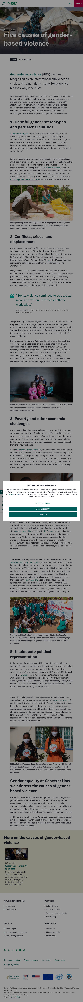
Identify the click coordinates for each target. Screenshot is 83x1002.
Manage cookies (43, 503)
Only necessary (43, 509)
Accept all (42, 514)
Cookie (18, 494)
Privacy (10, 494)
